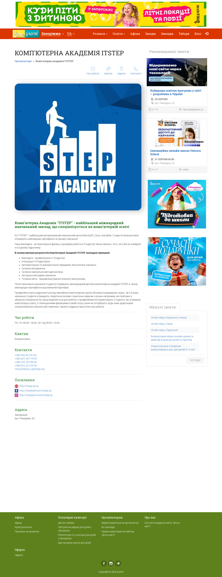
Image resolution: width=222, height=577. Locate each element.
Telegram (118, 563)
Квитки (108, 73)
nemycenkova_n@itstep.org (30, 369)
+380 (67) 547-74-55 (26, 358)
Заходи (150, 34)
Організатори (23, 61)
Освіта (118, 34)
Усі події (195, 360)
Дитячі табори (66, 522)
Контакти (136, 73)
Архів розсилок (23, 527)
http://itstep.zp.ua (29, 386)
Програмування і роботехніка (194, 109)
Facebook (104, 563)
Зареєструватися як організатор (120, 522)
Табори (184, 34)
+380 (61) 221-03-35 (26, 365)
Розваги (99, 34)
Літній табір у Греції (162, 323)
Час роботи (92, 73)
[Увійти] (207, 33)
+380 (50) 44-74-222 (26, 355)
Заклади (167, 34)
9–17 (155, 169)
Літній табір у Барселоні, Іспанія (169, 317)
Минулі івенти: (163, 307)
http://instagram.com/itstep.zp (36, 395)
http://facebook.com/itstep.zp (35, 390)
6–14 (155, 109)
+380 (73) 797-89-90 (26, 362)
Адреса (121, 73)
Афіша (135, 34)
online (186, 169)
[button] (52, 33)
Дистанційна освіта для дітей (74, 542)
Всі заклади (108, 527)
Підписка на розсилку (27, 531)
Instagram (111, 563)
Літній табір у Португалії (164, 330)
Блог (198, 34)
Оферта (19, 555)
